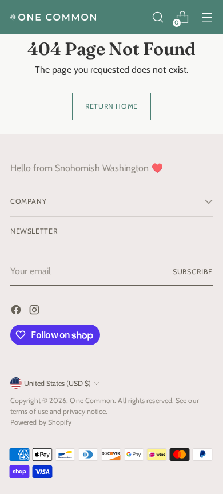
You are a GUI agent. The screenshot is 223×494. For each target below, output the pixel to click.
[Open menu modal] (206, 17)
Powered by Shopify (40, 422)
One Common (92, 400)
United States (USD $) (57, 383)
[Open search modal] (157, 17)
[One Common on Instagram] (35, 311)
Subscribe (193, 271)
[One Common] (53, 17)
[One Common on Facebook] (17, 311)
